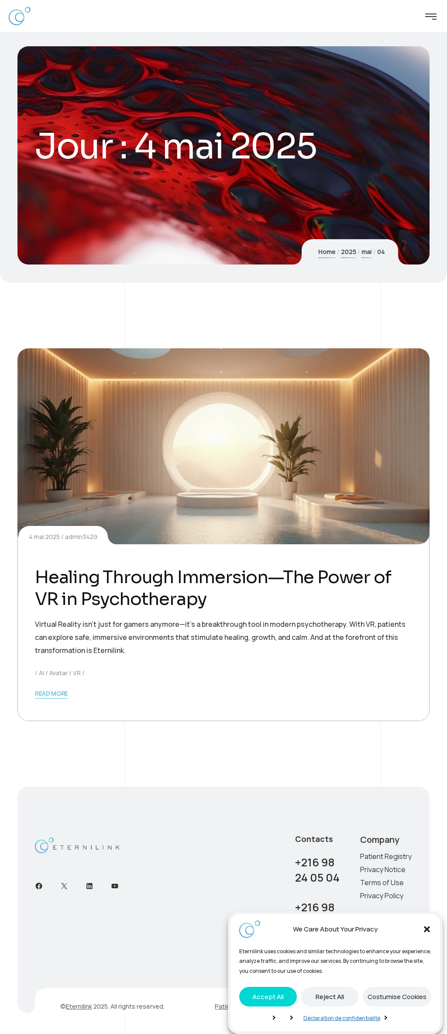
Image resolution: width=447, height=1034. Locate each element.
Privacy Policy (381, 895)
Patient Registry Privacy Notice (386, 863)
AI (41, 673)
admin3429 (81, 536)
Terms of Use (382, 882)
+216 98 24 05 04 (317, 870)
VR (77, 673)
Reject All (330, 996)
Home (327, 251)
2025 (348, 251)
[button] (427, 929)
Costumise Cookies (397, 996)
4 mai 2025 (44, 536)
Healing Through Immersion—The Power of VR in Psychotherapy (213, 588)
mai (366, 251)
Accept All (268, 996)
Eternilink (79, 1006)
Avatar (58, 673)
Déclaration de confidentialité (341, 1018)
